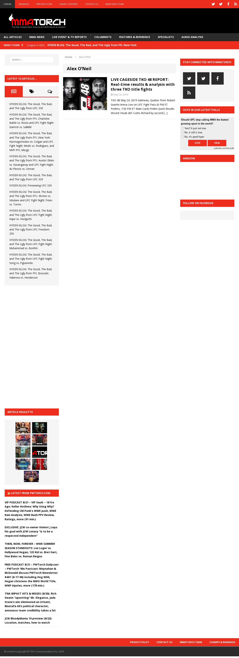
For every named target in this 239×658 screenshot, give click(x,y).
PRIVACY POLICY (139, 642)
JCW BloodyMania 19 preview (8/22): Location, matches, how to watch (28, 620)
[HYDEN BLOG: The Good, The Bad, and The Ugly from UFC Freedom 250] (31, 476)
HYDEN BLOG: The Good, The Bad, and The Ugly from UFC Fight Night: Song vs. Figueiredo (30, 259)
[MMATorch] (38, 20)
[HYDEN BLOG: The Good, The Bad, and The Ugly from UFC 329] (22, 452)
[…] (165, 113)
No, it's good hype (194, 136)
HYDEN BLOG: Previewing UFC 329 (30, 185)
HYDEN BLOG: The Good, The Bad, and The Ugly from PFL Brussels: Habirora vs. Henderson (30, 273)
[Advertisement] (33, 346)
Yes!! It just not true (195, 128)
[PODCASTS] (235, 4)
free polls (230, 148)
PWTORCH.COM (44, 4)
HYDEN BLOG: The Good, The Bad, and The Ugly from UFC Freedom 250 (30, 229)
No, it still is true (193, 132)
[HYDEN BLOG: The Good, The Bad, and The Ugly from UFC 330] (22, 427)
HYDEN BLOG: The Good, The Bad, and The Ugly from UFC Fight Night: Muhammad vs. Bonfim (30, 244)
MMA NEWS (36, 37)
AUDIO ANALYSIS (192, 37)
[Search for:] (31, 60)
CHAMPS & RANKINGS (222, 642)
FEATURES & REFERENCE (134, 37)
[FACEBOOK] (228, 4)
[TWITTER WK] (220, 4)
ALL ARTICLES (13, 37)
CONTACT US (91, 4)
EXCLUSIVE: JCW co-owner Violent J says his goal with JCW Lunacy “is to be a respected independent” (31, 531)
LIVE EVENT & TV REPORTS (69, 37)
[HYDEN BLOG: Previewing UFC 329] (39, 452)
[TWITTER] (213, 4)
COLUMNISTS (102, 37)
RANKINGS (24, 4)
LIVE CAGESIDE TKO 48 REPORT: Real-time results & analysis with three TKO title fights (143, 84)
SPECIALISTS (166, 37)
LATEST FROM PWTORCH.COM (30, 493)
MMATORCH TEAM (114, 4)
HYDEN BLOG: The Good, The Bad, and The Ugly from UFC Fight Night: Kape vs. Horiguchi (30, 215)
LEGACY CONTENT (69, 4)
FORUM (7, 4)
